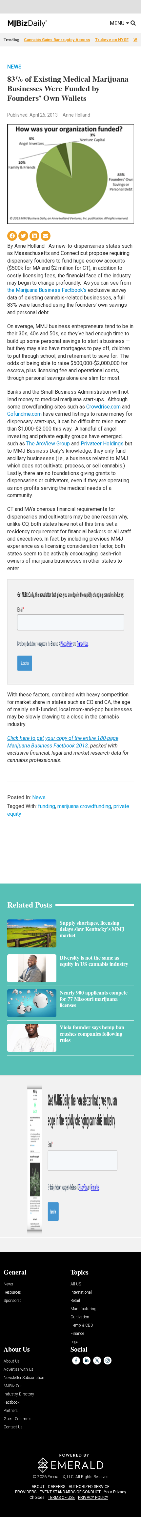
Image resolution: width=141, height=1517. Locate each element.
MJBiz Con (13, 1386)
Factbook (11, 1402)
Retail (75, 1301)
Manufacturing (83, 1309)
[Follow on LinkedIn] (87, 1360)
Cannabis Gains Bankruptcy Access (57, 40)
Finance (77, 1334)
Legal (74, 1342)
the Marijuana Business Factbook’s (47, 290)
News (14, 67)
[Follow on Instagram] (107, 1360)
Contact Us (13, 1427)
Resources (12, 1292)
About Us (12, 1361)
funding (46, 806)
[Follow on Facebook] (76, 1360)
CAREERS (56, 1486)
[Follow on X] (97, 1360)
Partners (11, 1411)
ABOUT (38, 1486)
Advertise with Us (18, 1369)
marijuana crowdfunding (84, 806)
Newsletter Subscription (24, 1378)
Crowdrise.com (103, 407)
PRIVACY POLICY (93, 1497)
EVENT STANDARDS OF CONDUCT (70, 1492)
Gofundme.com (24, 414)
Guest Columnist (18, 1419)
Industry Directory (19, 1394)
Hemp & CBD (81, 1325)
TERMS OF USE (61, 1497)
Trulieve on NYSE (112, 40)
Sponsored (13, 1301)
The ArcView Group (48, 443)
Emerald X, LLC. (61, 1477)
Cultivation (79, 1317)
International (81, 1292)
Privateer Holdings (102, 443)
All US (75, 1284)
